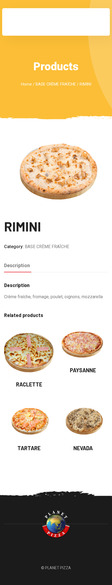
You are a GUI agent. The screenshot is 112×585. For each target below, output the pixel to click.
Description (17, 265)
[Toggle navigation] (98, 22)
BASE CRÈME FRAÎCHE (56, 84)
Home (26, 84)
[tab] (17, 265)
